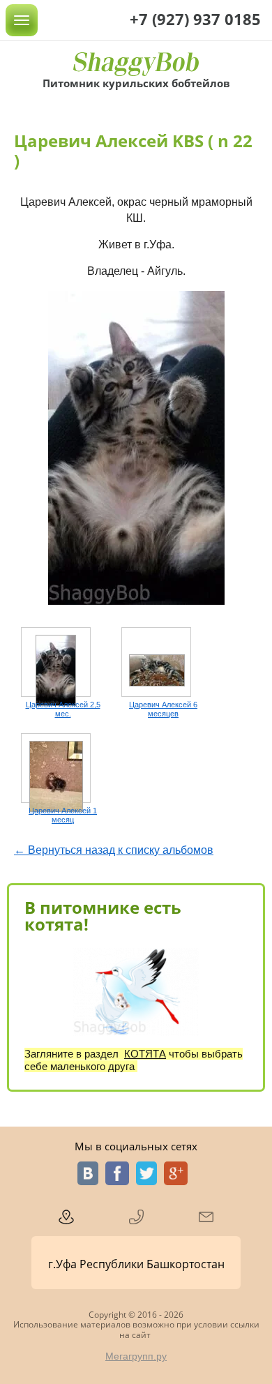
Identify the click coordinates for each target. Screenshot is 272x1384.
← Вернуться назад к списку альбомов (113, 850)
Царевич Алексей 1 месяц (63, 815)
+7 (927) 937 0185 (195, 18)
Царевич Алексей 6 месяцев (163, 709)
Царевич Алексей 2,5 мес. (63, 709)
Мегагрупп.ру (136, 1356)
